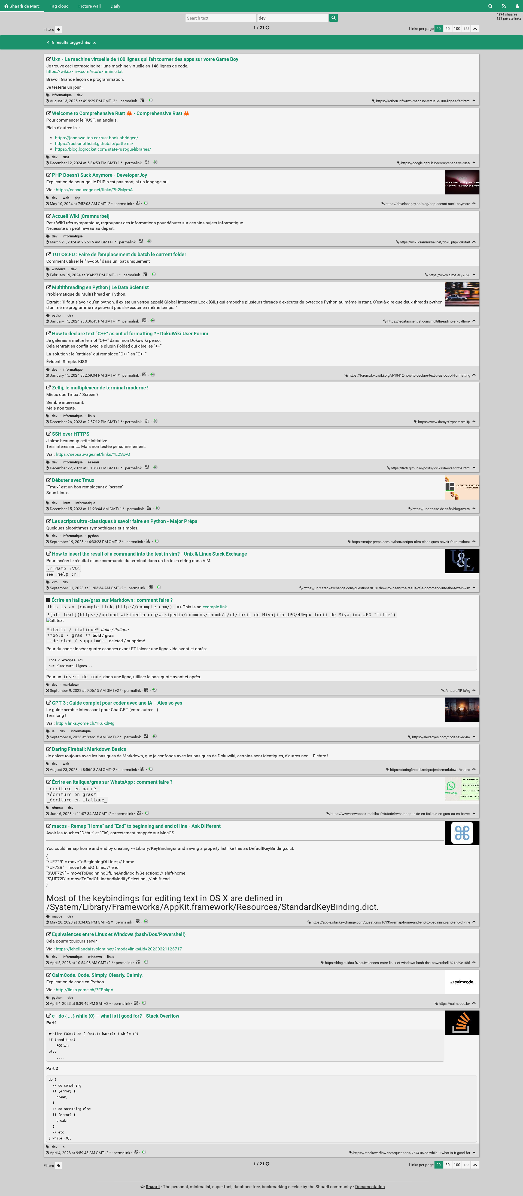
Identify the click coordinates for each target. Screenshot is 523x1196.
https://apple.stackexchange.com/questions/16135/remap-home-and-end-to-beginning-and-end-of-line (391, 922)
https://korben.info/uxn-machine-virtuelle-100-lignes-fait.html (423, 101)
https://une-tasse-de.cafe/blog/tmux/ (441, 509)
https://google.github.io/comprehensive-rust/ (435, 163)
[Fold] (474, 100)
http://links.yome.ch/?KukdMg (85, 723)
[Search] (490, 6)
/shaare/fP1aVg (458, 691)
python (57, 315)
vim (54, 582)
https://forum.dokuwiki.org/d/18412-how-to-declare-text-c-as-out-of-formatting (409, 375)
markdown (71, 685)
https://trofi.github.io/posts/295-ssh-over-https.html (430, 468)
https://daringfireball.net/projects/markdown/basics (430, 770)
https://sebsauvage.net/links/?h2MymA (94, 189)
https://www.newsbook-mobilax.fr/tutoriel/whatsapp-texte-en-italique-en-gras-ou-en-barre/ (400, 814)
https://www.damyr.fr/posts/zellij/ (444, 422)
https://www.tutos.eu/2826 (449, 275)
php (77, 198)
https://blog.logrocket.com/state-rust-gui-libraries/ (103, 149)
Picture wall (89, 6)
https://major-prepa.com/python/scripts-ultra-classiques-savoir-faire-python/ (411, 542)
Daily (115, 6)
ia (53, 731)
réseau (93, 462)
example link (215, 606)
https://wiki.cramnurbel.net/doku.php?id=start (435, 242)
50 (447, 28)
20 (438, 28)
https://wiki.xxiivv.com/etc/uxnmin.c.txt (84, 71)
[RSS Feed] (504, 6)
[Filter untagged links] (58, 29)
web (66, 198)
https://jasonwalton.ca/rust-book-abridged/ (96, 137)
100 (457, 28)
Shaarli (153, 1186)
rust (66, 157)
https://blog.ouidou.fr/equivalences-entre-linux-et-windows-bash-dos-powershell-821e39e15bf (397, 963)
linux (91, 416)
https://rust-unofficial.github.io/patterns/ (94, 143)
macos (57, 916)
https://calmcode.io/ (454, 1004)
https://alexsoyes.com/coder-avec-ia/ (441, 737)
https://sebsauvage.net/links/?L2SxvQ (93, 454)
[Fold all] (475, 28)
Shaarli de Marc (24, 6)
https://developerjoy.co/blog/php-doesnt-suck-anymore (428, 204)
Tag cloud (59, 6)
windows (59, 269)
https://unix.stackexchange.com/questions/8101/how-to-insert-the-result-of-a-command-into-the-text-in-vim (387, 588)
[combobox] (292, 18)
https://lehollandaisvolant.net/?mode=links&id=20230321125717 (119, 949)
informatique (62, 95)
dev (87, 43)
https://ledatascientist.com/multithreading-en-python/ (429, 321)
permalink (93, 101)
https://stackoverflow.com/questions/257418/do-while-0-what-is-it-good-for (411, 1153)
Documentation (370, 1186)
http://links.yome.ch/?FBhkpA (84, 989)
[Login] (517, 6)
